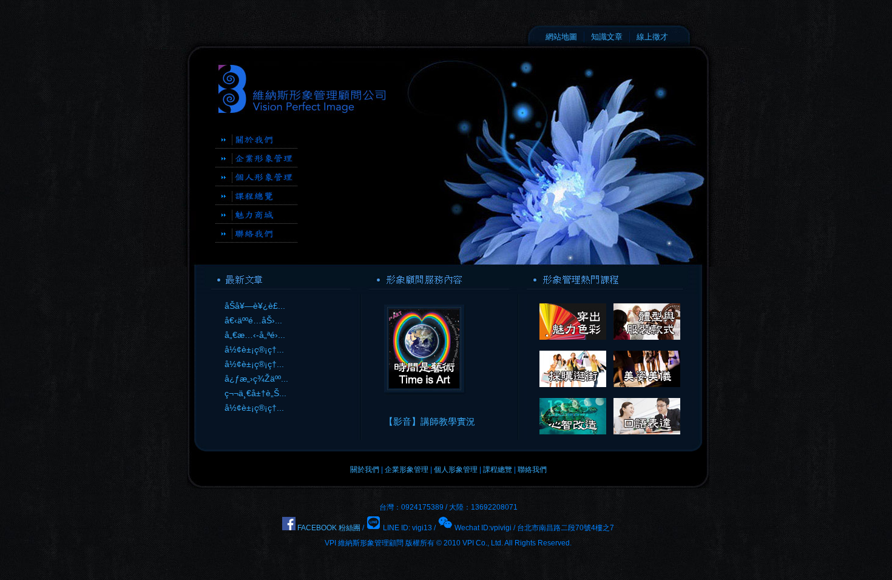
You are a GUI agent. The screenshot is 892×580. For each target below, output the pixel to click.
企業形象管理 (406, 469)
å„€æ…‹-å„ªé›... (255, 335)
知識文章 (607, 36)
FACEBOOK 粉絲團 (328, 528)
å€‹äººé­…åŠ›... (253, 320)
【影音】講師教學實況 (429, 421)
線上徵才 (652, 36)
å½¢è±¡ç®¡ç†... (254, 349)
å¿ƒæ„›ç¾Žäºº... (256, 378)
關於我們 (364, 469)
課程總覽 (497, 469)
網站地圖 (561, 36)
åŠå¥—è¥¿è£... (255, 306)
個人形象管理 (456, 469)
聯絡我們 (532, 469)
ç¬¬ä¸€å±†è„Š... (255, 393)
